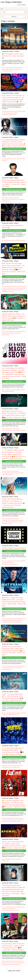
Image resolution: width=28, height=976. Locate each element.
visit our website (21, 4)
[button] (2, 8)
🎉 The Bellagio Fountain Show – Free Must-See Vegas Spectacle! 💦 (13, 56)
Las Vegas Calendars (11, 2)
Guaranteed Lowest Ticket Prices (14, 149)
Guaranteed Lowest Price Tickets (14, 510)
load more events (14, 971)
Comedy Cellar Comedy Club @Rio (14, 548)
